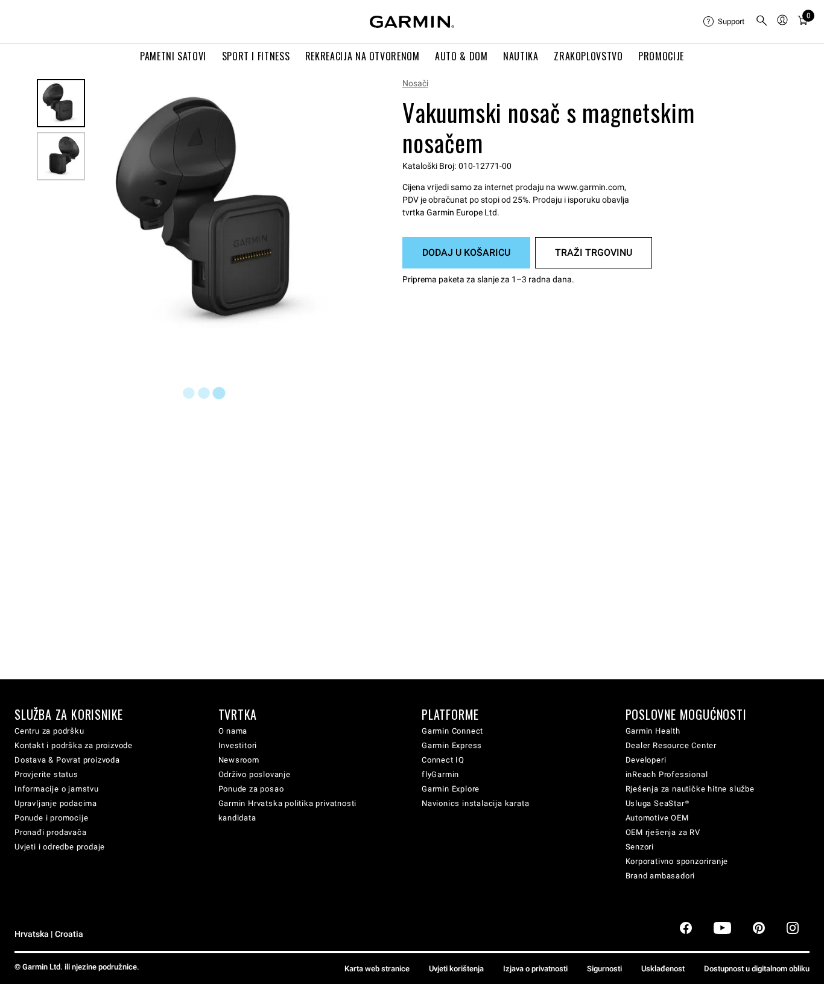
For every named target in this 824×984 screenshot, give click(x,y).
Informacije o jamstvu (56, 788)
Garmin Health (653, 730)
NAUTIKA (520, 56)
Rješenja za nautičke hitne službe (690, 788)
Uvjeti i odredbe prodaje (59, 846)
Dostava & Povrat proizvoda (67, 759)
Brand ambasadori (661, 875)
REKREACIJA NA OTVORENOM (362, 56)
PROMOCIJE (661, 56)
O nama (233, 730)
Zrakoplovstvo (588, 56)
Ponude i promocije (51, 817)
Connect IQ (443, 759)
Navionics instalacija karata (475, 803)
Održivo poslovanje (254, 774)
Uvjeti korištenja (456, 968)
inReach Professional (667, 774)
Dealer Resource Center (671, 745)
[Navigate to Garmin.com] (412, 21)
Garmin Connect (452, 730)
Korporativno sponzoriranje (677, 861)
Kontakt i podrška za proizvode (73, 745)
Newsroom (238, 759)
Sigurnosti (604, 968)
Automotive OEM (657, 817)
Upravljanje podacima (55, 803)
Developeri (646, 759)
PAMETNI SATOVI (173, 56)
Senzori (640, 846)
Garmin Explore (451, 788)
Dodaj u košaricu (466, 252)
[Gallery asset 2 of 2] (61, 156)
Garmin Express (452, 745)
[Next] (339, 213)
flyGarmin (440, 774)
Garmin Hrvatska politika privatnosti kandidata (287, 810)
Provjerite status (46, 774)
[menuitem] (724, 21)
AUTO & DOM (461, 56)
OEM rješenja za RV (663, 832)
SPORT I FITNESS (256, 56)
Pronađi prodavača (50, 832)
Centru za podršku (49, 730)
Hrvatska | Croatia (48, 934)
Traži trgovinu (593, 252)
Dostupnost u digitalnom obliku (757, 968)
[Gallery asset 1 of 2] (221, 212)
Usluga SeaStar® (657, 803)
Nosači (415, 83)
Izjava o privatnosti (535, 968)
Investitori (238, 745)
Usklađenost (663, 968)
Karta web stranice (377, 968)
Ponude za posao (251, 788)
